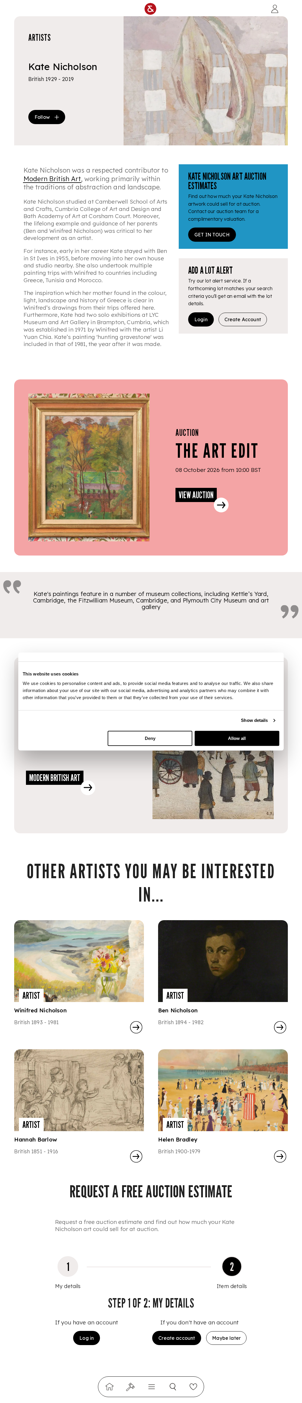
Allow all (237, 738)
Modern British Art (52, 179)
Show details (254, 720)
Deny (150, 738)
